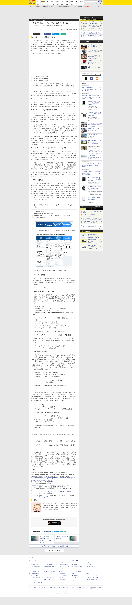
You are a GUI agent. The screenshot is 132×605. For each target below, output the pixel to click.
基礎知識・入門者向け (63, 6)
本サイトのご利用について (34, 587)
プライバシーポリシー (71, 587)
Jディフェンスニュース (78, 564)
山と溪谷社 (61, 571)
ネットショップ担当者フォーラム (50, 564)
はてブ (56, 531)
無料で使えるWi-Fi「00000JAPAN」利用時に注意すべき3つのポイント (95, 236)
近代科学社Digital (64, 579)
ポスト (37, 531)
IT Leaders (32, 569)
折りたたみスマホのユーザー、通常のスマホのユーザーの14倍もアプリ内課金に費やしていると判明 (91, 97)
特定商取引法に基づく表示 (97, 587)
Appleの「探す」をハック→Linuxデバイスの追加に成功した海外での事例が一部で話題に (91, 165)
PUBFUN (87, 569)
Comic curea (89, 564)
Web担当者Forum (34, 564)
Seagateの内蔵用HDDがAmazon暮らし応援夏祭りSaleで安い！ (94, 103)
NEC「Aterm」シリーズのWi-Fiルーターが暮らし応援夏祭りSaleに (94, 179)
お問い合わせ (44, 587)
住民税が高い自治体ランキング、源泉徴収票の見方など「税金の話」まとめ (95, 247)
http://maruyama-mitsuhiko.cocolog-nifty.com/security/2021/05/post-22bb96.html (52, 492)
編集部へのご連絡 (61, 587)
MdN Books (76, 575)
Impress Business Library (48, 566)
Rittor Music (61, 560)
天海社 (88, 562)
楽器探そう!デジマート (65, 564)
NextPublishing (46, 579)
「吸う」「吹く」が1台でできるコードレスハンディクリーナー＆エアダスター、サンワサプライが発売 (92, 33)
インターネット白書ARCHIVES (36, 582)
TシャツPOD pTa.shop (92, 575)
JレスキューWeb (77, 569)
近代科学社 (61, 577)
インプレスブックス (47, 577)
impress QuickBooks (91, 566)
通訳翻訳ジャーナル (78, 566)
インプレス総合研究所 (35, 566)
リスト (42, 531)
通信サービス (38, 6)
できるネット (33, 580)
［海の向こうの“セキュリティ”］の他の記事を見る (54, 546)
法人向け (71, 6)
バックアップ (53, 6)
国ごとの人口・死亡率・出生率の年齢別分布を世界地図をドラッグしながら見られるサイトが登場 (91, 173)
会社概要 (79, 587)
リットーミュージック (64, 562)
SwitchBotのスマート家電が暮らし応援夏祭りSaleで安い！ (94, 188)
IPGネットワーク (89, 573)
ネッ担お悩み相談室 (34, 573)
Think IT (32, 562)
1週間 (94, 19)
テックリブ (74, 580)
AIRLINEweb (76, 562)
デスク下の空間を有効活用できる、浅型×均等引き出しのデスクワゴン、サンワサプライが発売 (92, 37)
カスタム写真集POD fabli (92, 577)
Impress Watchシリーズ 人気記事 (92, 207)
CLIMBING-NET (63, 575)
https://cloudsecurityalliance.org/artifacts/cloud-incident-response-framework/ (51, 485)
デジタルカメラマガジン (35, 577)
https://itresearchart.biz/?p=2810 (40, 497)
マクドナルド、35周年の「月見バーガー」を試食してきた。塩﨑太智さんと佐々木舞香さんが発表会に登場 (92, 226)
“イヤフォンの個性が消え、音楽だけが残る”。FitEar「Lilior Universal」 (94, 57)
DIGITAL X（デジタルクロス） (49, 571)
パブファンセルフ (90, 570)
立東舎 (61, 569)
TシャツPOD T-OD (64, 566)
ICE (86, 560)
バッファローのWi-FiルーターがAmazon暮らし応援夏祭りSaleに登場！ (94, 114)
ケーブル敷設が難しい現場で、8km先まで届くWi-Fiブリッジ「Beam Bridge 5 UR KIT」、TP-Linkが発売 (92, 23)
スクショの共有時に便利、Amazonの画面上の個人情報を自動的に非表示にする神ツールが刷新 (91, 89)
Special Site (87, 41)
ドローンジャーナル (34, 571)
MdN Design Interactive (78, 577)
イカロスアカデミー (78, 571)
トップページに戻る (54, 550)
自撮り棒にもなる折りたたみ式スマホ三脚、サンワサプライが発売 (95, 136)
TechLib (75, 582)
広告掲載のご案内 (52, 587)
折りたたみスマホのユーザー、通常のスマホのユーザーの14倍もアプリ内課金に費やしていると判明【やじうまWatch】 (92, 27)
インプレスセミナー (47, 569)
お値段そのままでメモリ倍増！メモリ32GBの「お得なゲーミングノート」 (94, 62)
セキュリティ (46, 6)
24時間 (88, 19)
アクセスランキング (88, 17)
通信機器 (31, 6)
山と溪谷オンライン (64, 573)
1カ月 (100, 19)
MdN (73, 573)
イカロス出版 (75, 560)
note (64, 531)
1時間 (83, 19)
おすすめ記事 (87, 231)
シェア (48, 531)
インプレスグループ (86, 587)
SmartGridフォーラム (47, 562)
